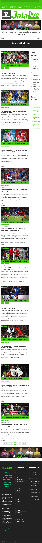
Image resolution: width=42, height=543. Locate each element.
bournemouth (9, 398)
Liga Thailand (19, 494)
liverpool (20, 203)
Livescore (26, 4)
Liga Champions (20, 479)
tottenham (24, 438)
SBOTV (30, 6)
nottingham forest (18, 438)
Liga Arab (18, 477)
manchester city (21, 85)
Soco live (7, 6)
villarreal (26, 3)
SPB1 (18, 7)
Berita (18, 472)
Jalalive (7, 4)
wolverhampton (15, 3)
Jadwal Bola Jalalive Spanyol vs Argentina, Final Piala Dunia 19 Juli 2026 (36, 89)
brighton (5, 124)
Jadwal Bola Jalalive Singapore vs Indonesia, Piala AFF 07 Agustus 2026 (36, 67)
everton (5, 203)
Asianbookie (22, 4)
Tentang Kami (24, 7)
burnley (5, 85)
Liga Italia (18, 490)
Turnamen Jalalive (20, 521)
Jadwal (39, 7)
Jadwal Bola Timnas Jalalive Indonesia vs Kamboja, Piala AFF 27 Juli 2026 (36, 82)
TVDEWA (3, 7)
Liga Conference (20, 481)
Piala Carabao (19, 503)
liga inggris (16, 85)
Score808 (33, 6)
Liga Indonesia (19, 486)
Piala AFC (18, 497)
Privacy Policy (35, 7)
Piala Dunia (19, 505)
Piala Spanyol (19, 514)
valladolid (31, 3)
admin (7, 69)
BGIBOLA (24, 6)
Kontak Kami (30, 7)
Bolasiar (14, 7)
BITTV (27, 6)
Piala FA (18, 510)
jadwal (8, 85)
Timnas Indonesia (20, 519)
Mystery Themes (17, 541)
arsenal (5, 163)
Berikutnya (24, 443)
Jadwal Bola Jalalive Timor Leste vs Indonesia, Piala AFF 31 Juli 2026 (36, 75)
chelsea (8, 124)
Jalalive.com (38, 6)
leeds (12, 281)
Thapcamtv (20, 6)
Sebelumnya (6, 443)
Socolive (3, 6)
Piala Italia (18, 512)
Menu (3, 38)
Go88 (20, 7)
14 (20, 443)
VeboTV (15, 6)
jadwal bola (12, 85)
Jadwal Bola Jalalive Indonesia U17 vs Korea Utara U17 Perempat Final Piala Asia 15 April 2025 (36, 111)
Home (4, 4)
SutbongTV (11, 6)
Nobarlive (7, 7)
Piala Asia (18, 501)
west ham (21, 3)
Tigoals (35, 4)
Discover (2, 88)
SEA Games (19, 517)
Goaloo (38, 4)
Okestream (31, 4)
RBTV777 (11, 7)
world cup (8, 3)
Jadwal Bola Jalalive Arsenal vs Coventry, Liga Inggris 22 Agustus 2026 (36, 60)
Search (38, 38)
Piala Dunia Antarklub (20, 508)
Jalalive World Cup (16, 4)
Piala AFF (18, 499)
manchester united (22, 242)
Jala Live (10, 4)
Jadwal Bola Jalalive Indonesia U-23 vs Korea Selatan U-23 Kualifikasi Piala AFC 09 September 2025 (36, 104)
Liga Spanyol (19, 492)
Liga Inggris (7, 107)
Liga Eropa (19, 483)
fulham (5, 359)
